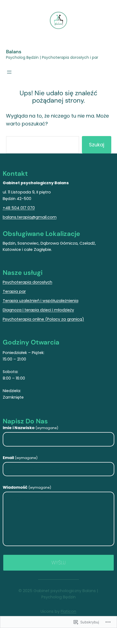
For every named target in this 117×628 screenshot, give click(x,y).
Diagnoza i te (16, 310)
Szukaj (96, 144)
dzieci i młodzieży (57, 310)
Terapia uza (14, 300)
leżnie (31, 300)
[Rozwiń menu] (9, 72)
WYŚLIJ (58, 562)
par (22, 291)
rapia (34, 310)
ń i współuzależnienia (57, 300)
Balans (13, 51)
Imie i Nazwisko (30, 427)
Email (20, 457)
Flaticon (68, 611)
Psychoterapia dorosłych (27, 282)
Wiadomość (27, 487)
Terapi (9, 291)
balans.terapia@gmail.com (30, 217)
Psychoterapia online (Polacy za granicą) (43, 319)
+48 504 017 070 (19, 208)
